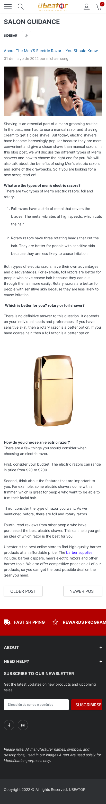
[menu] (8, 7)
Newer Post (82, 591)
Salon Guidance (32, 22)
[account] (87, 6)
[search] (21, 6)
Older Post (23, 591)
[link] (9, 725)
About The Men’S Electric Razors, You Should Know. (51, 50)
